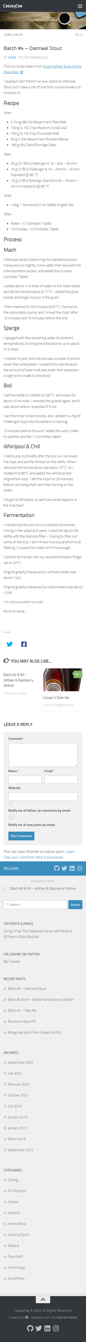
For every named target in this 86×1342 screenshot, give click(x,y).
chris (12, 57)
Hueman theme (66, 1317)
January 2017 (17, 1128)
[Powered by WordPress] (26, 1317)
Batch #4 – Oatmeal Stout (27, 989)
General (13, 1213)
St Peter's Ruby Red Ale (21, 937)
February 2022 (19, 1084)
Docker (13, 1202)
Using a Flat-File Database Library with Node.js (38, 931)
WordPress (16, 1278)
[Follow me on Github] (56, 868)
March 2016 (17, 1139)
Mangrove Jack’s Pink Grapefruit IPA (34, 1032)
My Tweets (12, 961)
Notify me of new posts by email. (31, 825)
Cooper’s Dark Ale (56, 698)
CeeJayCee (12, 6)
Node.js (13, 1245)
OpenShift (15, 1256)
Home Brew (13, 35)
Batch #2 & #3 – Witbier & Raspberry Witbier (18, 680)
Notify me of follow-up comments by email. (39, 811)
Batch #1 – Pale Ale (22, 1010)
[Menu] (80, 6)
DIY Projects (17, 1191)
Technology (16, 1267)
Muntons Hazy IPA (22, 1021)
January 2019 (17, 1117)
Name (13, 771)
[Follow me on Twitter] (64, 868)
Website (14, 788)
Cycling (13, 1180)
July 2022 (15, 1073)
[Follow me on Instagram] (79, 868)
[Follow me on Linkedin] (72, 868)
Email (49, 771)
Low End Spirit (18, 1235)
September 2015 (20, 1150)
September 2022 (20, 1062)
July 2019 (15, 1106)
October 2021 (18, 1095)
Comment (16, 739)
